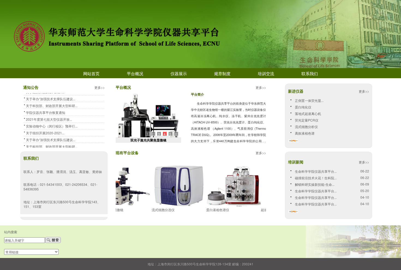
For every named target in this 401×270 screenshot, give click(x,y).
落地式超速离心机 (308, 113)
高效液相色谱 (305, 133)
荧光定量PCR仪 (306, 120)
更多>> (261, 87)
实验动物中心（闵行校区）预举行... (51, 125)
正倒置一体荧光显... (309, 100)
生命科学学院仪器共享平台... (316, 171)
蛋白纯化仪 (303, 107)
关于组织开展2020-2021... (45, 131)
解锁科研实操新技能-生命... (314, 184)
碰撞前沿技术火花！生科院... (316, 177)
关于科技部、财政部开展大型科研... (51, 104)
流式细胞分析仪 (306, 126)
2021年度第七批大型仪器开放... (49, 118)
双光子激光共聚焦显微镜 (148, 140)
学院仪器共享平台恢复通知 (45, 111)
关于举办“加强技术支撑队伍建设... (50, 97)
